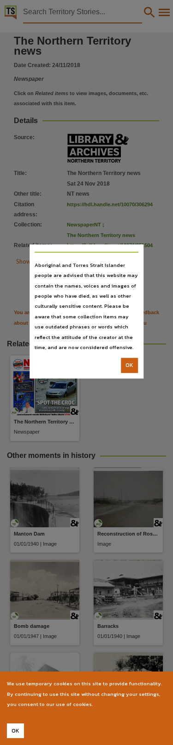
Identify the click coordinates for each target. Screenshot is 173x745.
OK (129, 365)
